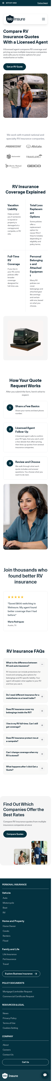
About (6, 1045)
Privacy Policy (9, 1018)
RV (4, 912)
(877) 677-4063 (11, 3)
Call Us (25, 1062)
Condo (6, 931)
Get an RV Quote (15, 66)
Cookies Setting (10, 1028)
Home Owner (9, 926)
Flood (5, 940)
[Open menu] (43, 19)
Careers (7, 1050)
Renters (6, 936)
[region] (25, 611)
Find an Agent (43, 3)
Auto (5, 898)
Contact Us (8, 1054)
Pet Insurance (9, 959)
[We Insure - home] (16, 19)
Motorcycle (8, 903)
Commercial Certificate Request (18, 996)
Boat (5, 907)
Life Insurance (10, 954)
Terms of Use (9, 1023)
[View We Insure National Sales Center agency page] (3, 3)
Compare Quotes (15, 834)
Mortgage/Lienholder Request (17, 991)
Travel (6, 964)
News (5, 1013)
